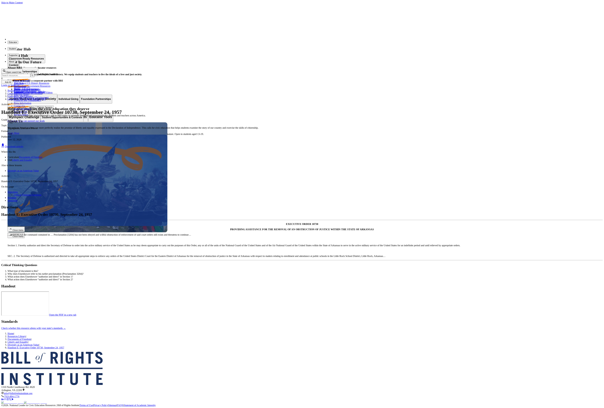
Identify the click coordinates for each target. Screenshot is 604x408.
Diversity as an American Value (23, 170)
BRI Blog (19, 83)
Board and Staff (22, 80)
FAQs (17, 89)
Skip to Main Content (12, 2)
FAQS (120, 405)
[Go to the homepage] (302, 369)
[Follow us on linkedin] (2, 399)
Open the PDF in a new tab (62, 314)
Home (11, 333)
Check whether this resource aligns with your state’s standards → (33, 328)
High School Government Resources (32, 86)
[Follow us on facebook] (5, 399)
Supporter (13, 55)
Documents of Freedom (30, 157)
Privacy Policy (100, 405)
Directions (13, 192)
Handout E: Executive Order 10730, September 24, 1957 (36, 347)
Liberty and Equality (22, 160)
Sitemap (112, 405)
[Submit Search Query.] (32, 75)
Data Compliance (22, 108)
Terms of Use (86, 405)
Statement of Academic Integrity (140, 405)
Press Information (22, 103)
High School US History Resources (31, 83)
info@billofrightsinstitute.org (18, 393)
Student (12, 49)
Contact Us (19, 106)
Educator (13, 42)
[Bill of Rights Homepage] (58, 39)
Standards (12, 200)
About (11, 61)
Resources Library (17, 336)
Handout (12, 197)
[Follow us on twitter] (10, 399)
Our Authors (20, 86)
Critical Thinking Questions (27, 194)
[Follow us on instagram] (7, 399)
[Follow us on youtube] (12, 399)
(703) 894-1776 (11, 396)
